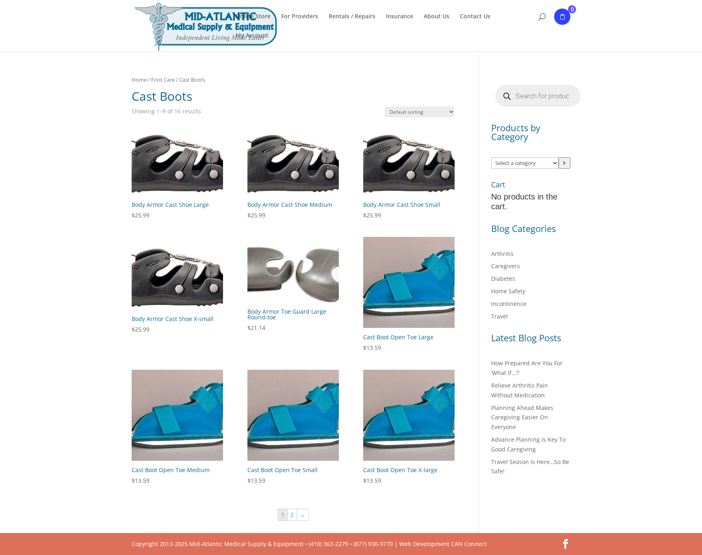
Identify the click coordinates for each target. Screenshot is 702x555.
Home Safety (508, 291)
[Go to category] (564, 163)
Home (139, 79)
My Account (252, 36)
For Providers (299, 16)
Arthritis (502, 254)
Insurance (399, 16)
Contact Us (475, 16)
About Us (436, 16)
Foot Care (163, 79)
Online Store (253, 16)
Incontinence (508, 304)
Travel (499, 316)
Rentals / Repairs (352, 16)
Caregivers (505, 266)
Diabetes (503, 278)
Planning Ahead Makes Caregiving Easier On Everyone (522, 417)
